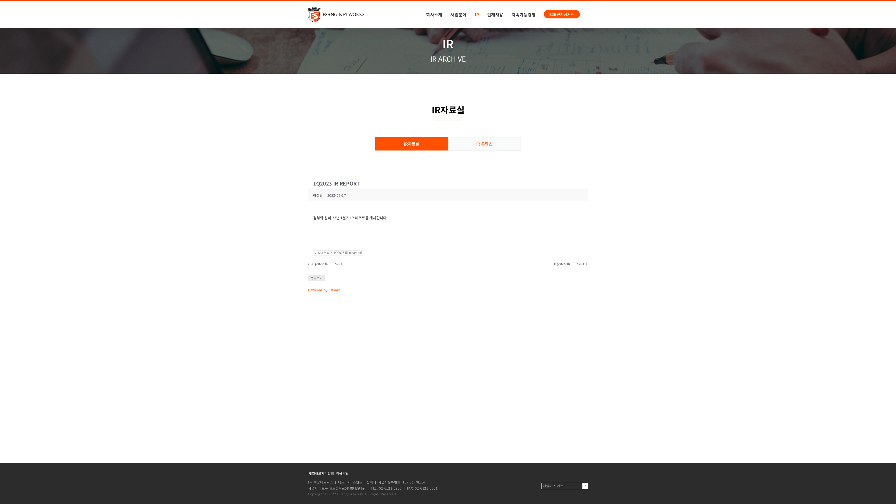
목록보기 (316, 278)
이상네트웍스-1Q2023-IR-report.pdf (338, 253)
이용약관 (342, 473)
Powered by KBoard (324, 289)
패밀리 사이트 (553, 486)
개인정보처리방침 (321, 473)
